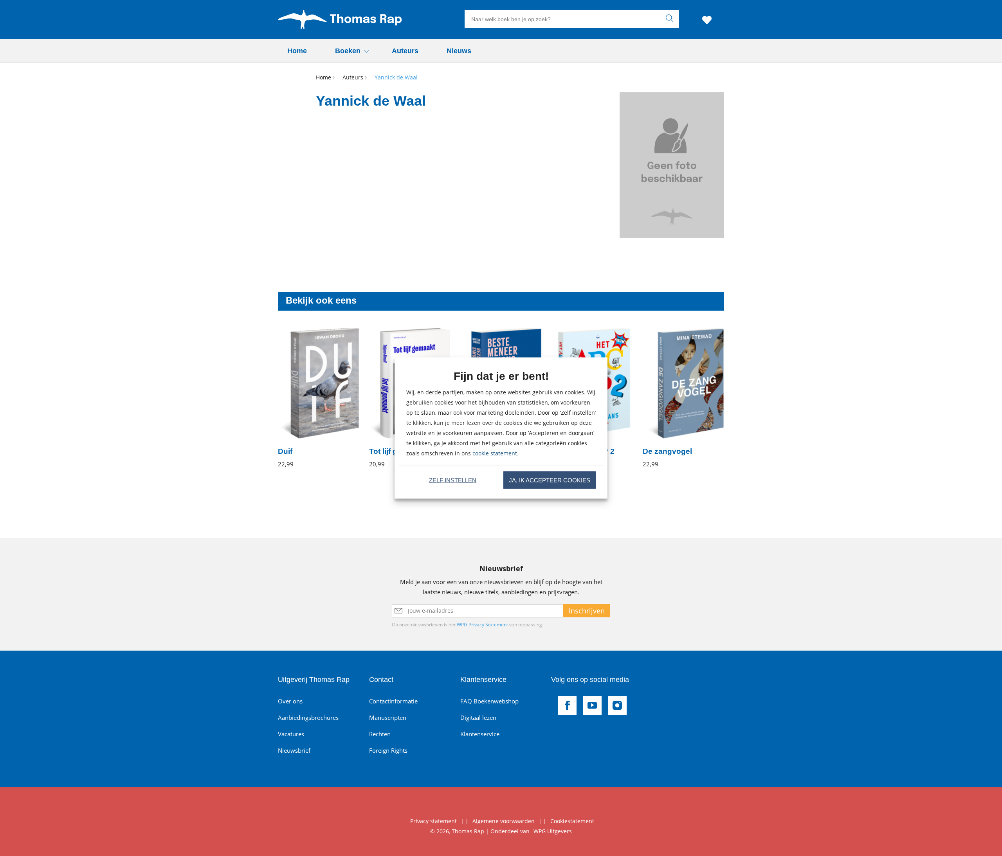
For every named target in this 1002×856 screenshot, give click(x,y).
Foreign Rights (388, 750)
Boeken (347, 51)
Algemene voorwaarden (503, 821)
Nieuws (459, 51)
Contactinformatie (393, 701)
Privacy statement (433, 821)
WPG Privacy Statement (482, 624)
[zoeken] (671, 19)
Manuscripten (387, 717)
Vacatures (291, 734)
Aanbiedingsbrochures (308, 717)
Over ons (290, 701)
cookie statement (494, 453)
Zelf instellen (452, 480)
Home (297, 51)
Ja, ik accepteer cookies (549, 480)
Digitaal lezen (478, 717)
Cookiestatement (572, 821)
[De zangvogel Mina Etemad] (683, 397)
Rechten (380, 734)
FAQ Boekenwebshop (489, 701)
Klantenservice (479, 734)
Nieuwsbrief (294, 750)
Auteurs (405, 51)
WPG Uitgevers (552, 831)
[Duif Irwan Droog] (319, 397)
